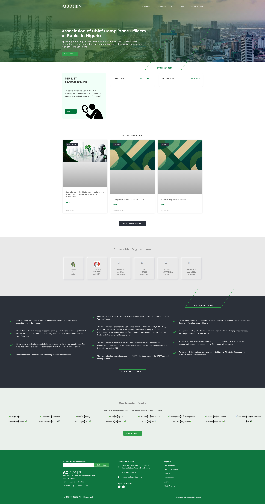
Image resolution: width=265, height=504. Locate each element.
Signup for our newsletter (74, 462)
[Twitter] (123, 486)
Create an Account (196, 6)
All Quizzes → (146, 78)
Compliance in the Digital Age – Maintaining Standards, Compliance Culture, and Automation (85, 194)
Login (182, 6)
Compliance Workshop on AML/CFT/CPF (129, 199)
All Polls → (195, 78)
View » (68, 202)
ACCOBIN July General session (173, 199)
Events (172, 6)
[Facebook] (119, 486)
